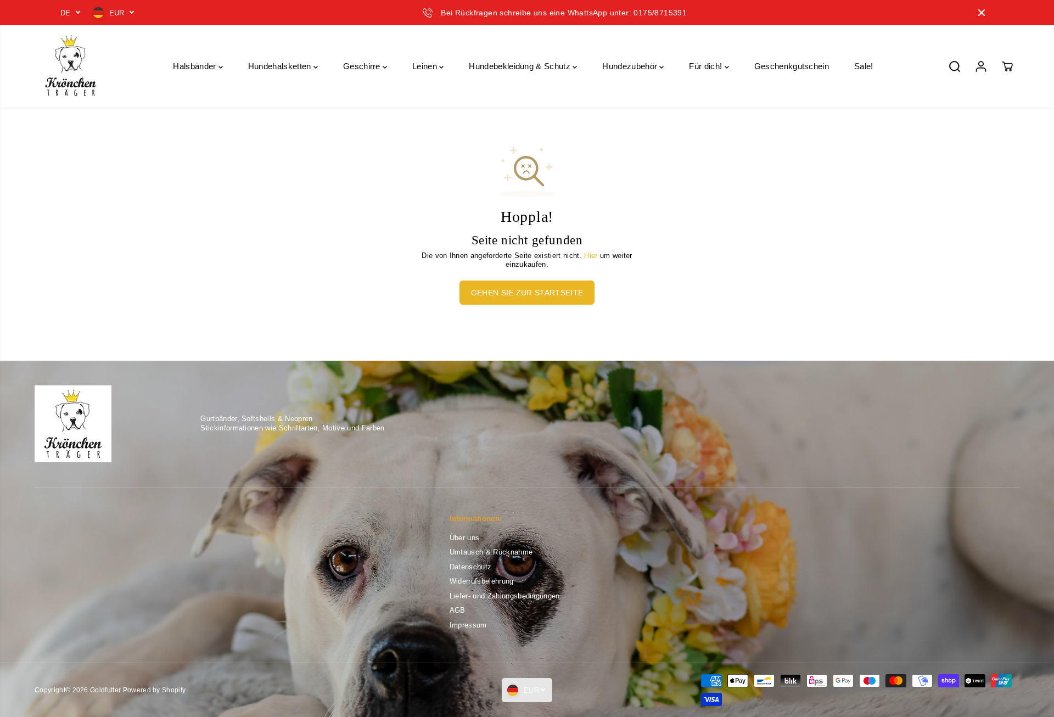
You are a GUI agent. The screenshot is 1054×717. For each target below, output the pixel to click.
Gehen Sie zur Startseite (527, 292)
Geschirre (363, 66)
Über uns (465, 538)
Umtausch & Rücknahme (491, 552)
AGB (458, 610)
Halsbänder (195, 66)
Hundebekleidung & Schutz (521, 66)
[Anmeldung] (981, 66)
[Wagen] (1007, 66)
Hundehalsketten (280, 66)
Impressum (468, 625)
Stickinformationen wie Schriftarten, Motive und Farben (292, 428)
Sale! (863, 66)
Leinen (425, 66)
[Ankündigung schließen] (981, 13)
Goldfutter (105, 690)
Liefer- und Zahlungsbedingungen (505, 596)
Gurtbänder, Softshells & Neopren (256, 418)
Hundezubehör (630, 66)
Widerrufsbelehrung (482, 581)
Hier (590, 255)
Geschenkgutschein (791, 66)
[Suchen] (955, 66)
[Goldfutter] (70, 66)
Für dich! (706, 66)
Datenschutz (471, 567)
